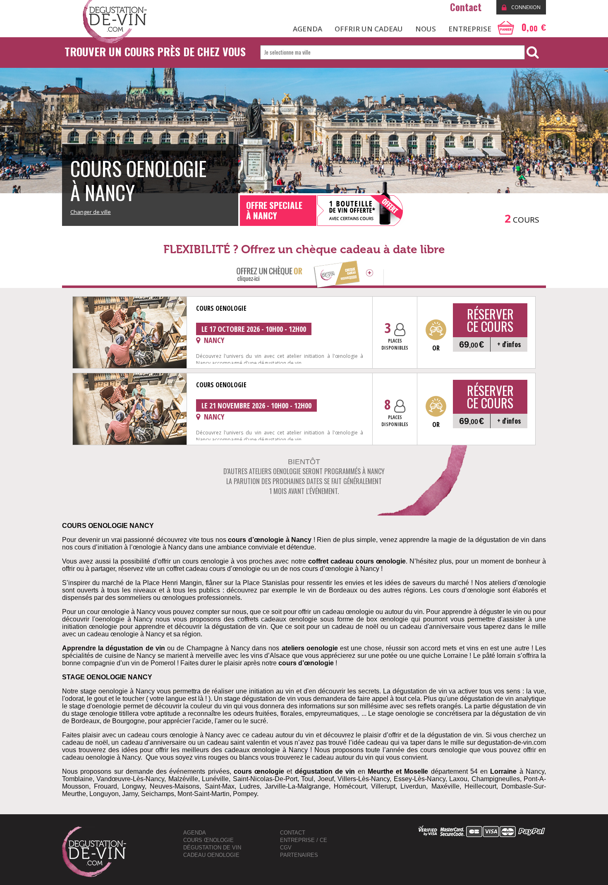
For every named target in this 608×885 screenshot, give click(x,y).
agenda (307, 29)
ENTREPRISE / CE (303, 840)
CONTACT (292, 833)
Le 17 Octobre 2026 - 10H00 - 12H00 (253, 329)
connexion (525, 7)
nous (425, 29)
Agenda (194, 833)
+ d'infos (509, 344)
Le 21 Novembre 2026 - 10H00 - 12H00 (256, 405)
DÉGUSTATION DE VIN (212, 847)
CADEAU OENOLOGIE (211, 855)
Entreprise (469, 29)
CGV (286, 847)
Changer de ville (90, 212)
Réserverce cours (490, 320)
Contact (467, 7)
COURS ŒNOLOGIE (208, 840)
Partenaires (299, 855)
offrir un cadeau (369, 29)
